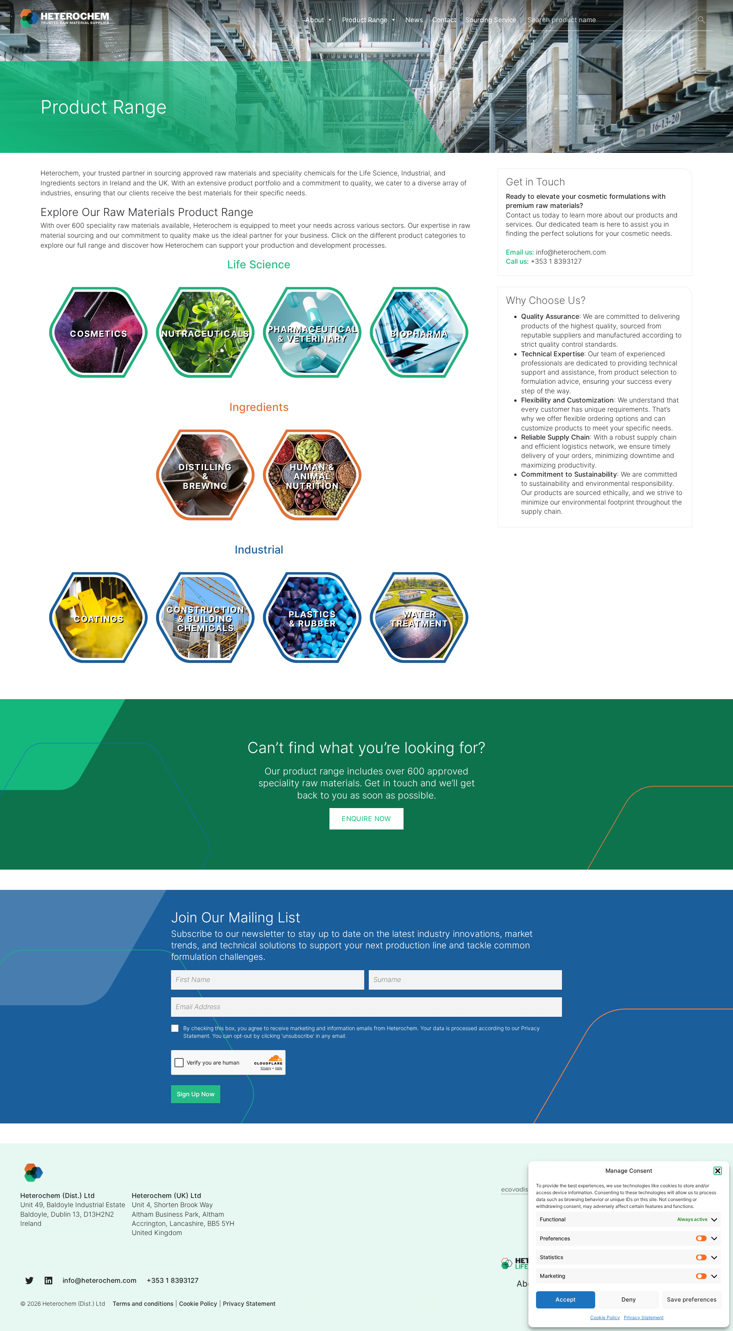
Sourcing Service (491, 20)
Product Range (364, 20)
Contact (444, 20)
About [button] (314, 20)
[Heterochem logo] (33, 1173)
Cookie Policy (605, 1317)
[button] (718, 1171)
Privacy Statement (644, 1317)
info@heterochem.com (571, 252)
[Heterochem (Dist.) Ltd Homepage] (64, 20)
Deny (629, 1299)
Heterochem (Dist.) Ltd (73, 1303)
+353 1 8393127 (556, 261)
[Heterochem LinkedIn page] (48, 1280)
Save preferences (692, 1299)
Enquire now (366, 819)
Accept (565, 1299)
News (414, 20)
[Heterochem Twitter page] (29, 1280)
